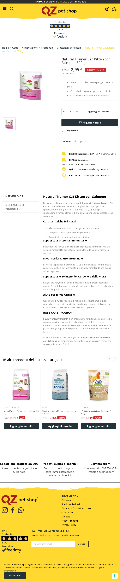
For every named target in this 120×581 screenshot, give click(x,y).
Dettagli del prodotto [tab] (15, 207)
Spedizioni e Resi (70, 504)
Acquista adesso (92, 122)
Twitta (81, 141)
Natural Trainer (11, 408)
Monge (45, 408)
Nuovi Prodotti (69, 521)
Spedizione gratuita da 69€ (19, 464)
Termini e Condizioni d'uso (76, 508)
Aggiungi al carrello (98, 111)
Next (115, 359)
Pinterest (86, 141)
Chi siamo (66, 500)
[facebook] (13, 510)
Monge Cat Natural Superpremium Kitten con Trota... (59, 412)
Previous (109, 359)
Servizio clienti (101, 464)
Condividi (75, 141)
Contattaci (67, 512)
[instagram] (4, 510)
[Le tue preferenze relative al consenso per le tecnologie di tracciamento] (115, 576)
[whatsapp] (21, 510)
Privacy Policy (68, 525)
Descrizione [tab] (14, 195)
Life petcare (86, 408)
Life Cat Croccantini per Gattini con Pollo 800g (97, 412)
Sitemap (65, 517)
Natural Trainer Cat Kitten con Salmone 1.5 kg (21, 412)
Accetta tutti (15, 575)
